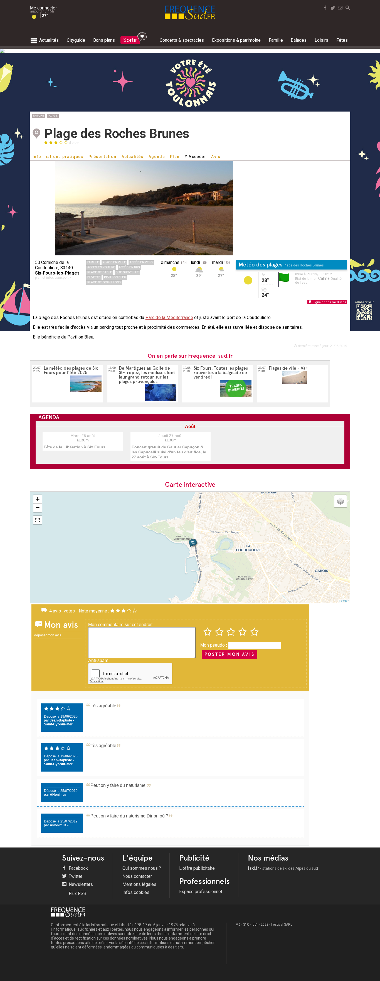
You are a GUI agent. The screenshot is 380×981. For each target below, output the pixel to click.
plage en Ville (114, 262)
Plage (53, 115)
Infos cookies (135, 892)
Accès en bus (129, 267)
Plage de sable (99, 272)
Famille (93, 262)
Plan (175, 156)
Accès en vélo (141, 262)
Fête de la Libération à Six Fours (74, 447)
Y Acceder (195, 156)
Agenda (157, 156)
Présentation (102, 156)
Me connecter (43, 8)
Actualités (133, 156)
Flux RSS (77, 893)
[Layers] (340, 501)
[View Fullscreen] (37, 520)
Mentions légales (139, 884)
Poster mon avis (229, 654)
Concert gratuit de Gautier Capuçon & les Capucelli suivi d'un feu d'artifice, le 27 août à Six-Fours (169, 452)
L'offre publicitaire (197, 868)
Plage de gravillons (104, 282)
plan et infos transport (52, 278)
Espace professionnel (200, 891)
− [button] (38, 507)
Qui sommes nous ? (141, 868)
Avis (216, 156)
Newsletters (80, 884)
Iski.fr (283, 868)
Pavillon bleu (115, 277)
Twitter (75, 876)
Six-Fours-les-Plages (57, 273)
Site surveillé (127, 272)
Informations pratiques (58, 156)
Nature (38, 115)
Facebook (78, 868)
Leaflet (344, 601)
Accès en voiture (101, 267)
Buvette (93, 277)
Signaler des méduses (329, 302)
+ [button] (38, 499)
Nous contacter (137, 876)
